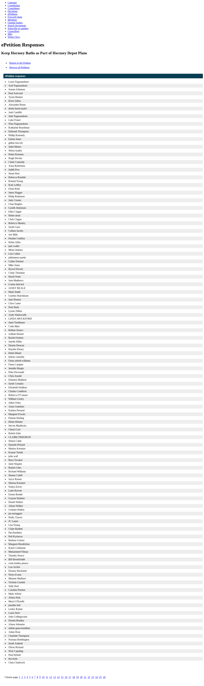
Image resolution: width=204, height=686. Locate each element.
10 (43, 677)
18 (73, 677)
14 (58, 677)
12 (50, 677)
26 (104, 677)
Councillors (13, 31)
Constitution (14, 5)
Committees (14, 8)
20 (81, 677)
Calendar (12, 2)
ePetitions (12, 14)
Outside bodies (15, 22)
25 (100, 677)
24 (96, 677)
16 (66, 677)
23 (92, 677)
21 (85, 677)
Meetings (12, 19)
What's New (14, 37)
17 (70, 677)
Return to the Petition (20, 63)
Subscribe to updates (18, 28)
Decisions (13, 11)
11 (47, 677)
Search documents (17, 25)
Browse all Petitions (19, 67)
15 (62, 677)
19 (77, 677)
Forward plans (15, 17)
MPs (10, 34)
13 (54, 677)
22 (89, 677)
